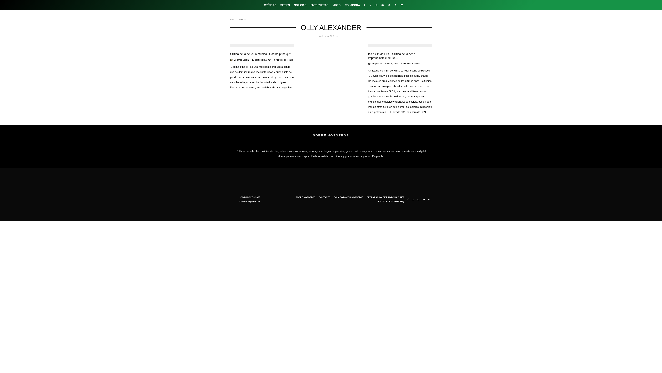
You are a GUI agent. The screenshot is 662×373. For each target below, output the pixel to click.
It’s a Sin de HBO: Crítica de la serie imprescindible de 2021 (391, 56)
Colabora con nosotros (348, 197)
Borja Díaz (377, 64)
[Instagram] (376, 5)
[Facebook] (364, 5)
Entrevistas (319, 5)
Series (285, 5)
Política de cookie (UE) (391, 201)
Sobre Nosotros (305, 197)
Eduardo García (241, 60)
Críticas (270, 5)
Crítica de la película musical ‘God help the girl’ (260, 54)
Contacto (324, 197)
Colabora (352, 5)
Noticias (300, 5)
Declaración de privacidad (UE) (385, 197)
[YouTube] (382, 5)
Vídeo (337, 5)
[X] (370, 5)
